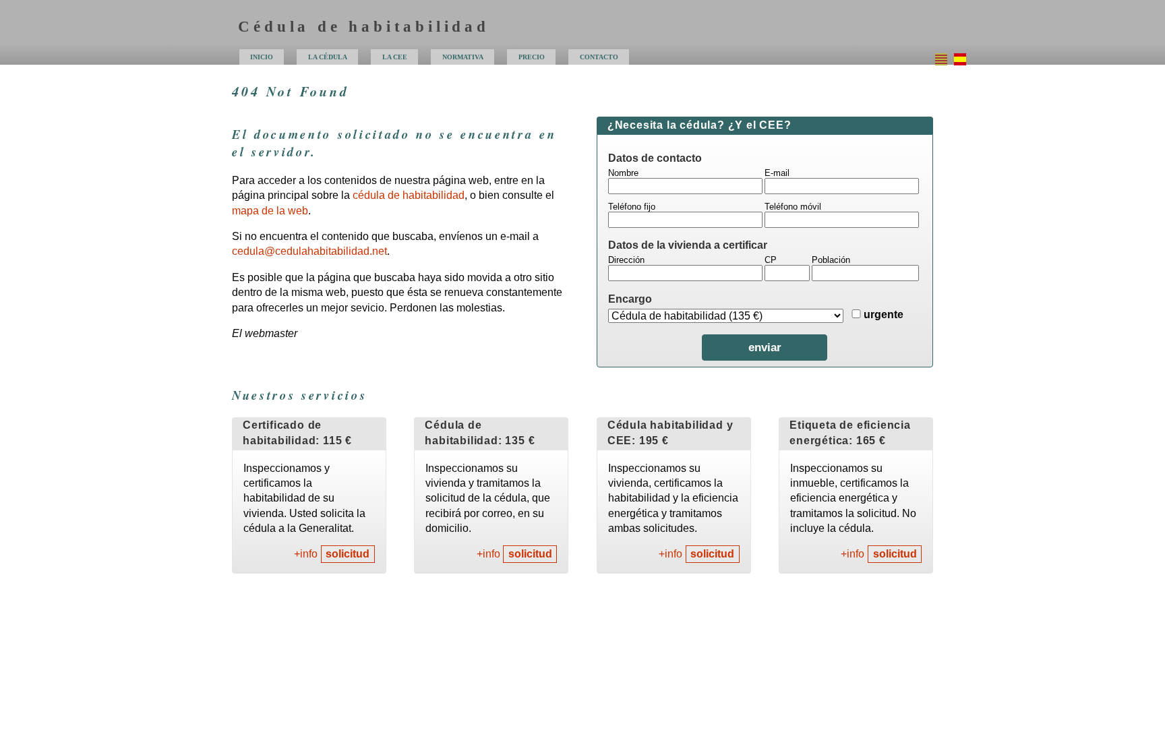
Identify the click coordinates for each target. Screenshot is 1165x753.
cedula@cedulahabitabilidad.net (309, 251)
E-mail (777, 173)
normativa (462, 57)
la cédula (327, 57)
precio (531, 57)
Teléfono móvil (793, 207)
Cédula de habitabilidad (363, 26)
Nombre (623, 173)
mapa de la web (270, 210)
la (394, 57)
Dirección (626, 260)
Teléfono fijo (631, 207)
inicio (261, 57)
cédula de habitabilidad (409, 195)
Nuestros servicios (299, 395)
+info (306, 554)
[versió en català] (941, 59)
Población (831, 260)
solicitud (347, 554)
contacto (599, 57)
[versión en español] (960, 59)
